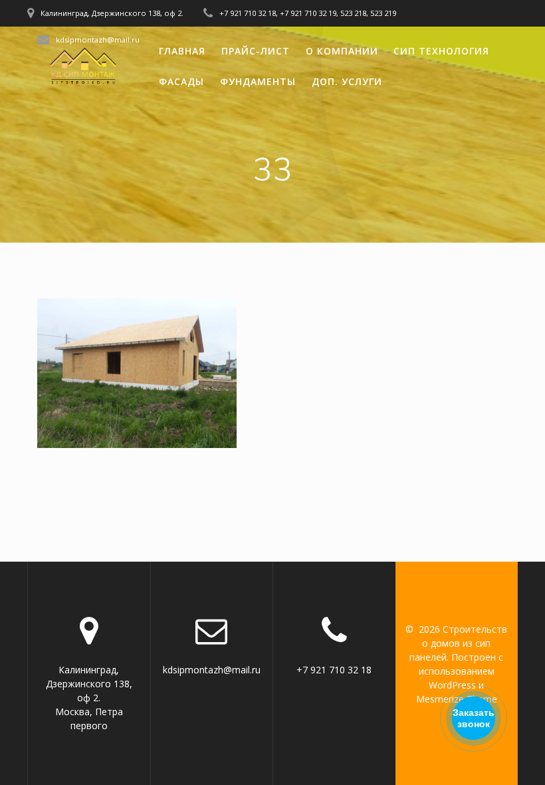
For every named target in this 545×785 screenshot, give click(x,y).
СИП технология (441, 51)
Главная (182, 51)
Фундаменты (258, 81)
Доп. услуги (347, 81)
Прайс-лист (255, 51)
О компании (342, 51)
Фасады (181, 81)
